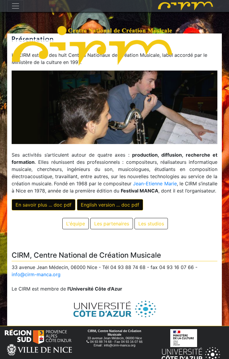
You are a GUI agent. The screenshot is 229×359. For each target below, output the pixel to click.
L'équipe (75, 224)
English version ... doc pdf (110, 205)
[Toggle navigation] (15, 6)
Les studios (151, 224)
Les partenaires (111, 224)
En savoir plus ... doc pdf (44, 205)
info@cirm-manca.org (36, 274)
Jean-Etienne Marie (155, 184)
